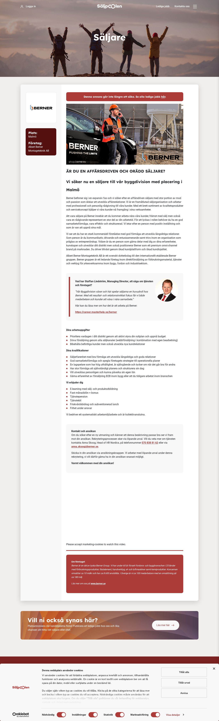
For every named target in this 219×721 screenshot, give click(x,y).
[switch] (93, 714)
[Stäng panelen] (214, 669)
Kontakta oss (182, 6)
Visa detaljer (173, 714)
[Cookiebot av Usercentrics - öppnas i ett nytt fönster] (21, 714)
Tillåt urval (184, 682)
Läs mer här (163, 625)
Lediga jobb (162, 6)
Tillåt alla (184, 672)
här (163, 96)
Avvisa (184, 693)
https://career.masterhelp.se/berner (96, 312)
